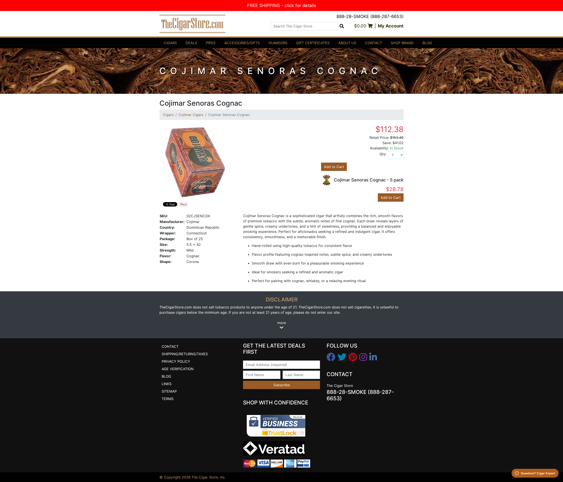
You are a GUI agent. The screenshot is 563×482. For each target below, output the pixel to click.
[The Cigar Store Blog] (373, 357)
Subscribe (281, 385)
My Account (391, 26)
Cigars (170, 43)
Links (167, 384)
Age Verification (178, 369)
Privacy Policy (176, 361)
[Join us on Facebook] (331, 357)
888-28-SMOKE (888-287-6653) (370, 16)
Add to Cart (334, 167)
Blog (427, 43)
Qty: (383, 154)
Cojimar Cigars (191, 114)
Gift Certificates (312, 43)
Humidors (278, 43)
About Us (347, 43)
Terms (168, 399)
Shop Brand (402, 43)
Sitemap (169, 391)
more (281, 323)
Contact (373, 43)
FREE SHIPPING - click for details (281, 5)
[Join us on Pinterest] (353, 357)
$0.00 (361, 26)
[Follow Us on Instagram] (363, 357)
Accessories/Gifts (242, 43)
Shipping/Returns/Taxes (185, 354)
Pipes (211, 43)
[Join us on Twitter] (342, 357)
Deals (191, 43)
